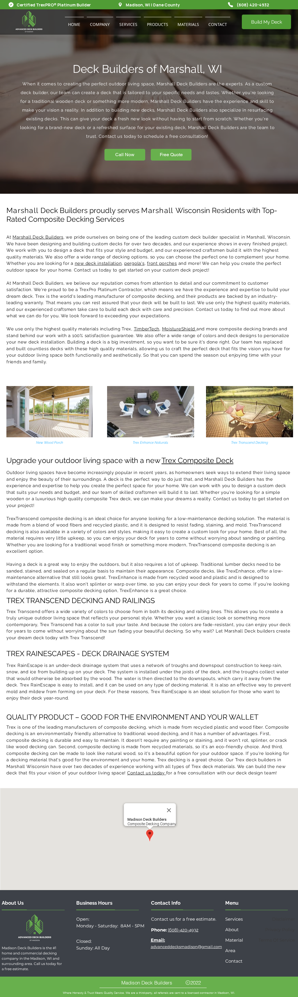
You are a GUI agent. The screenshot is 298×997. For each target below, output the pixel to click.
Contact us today (146, 773)
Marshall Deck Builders (38, 237)
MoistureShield (179, 329)
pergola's (134, 263)
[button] (100, 22)
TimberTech (147, 329)
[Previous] (32, 101)
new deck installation (98, 263)
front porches (162, 263)
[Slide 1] (149, 179)
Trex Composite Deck (197, 460)
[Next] (265, 101)
